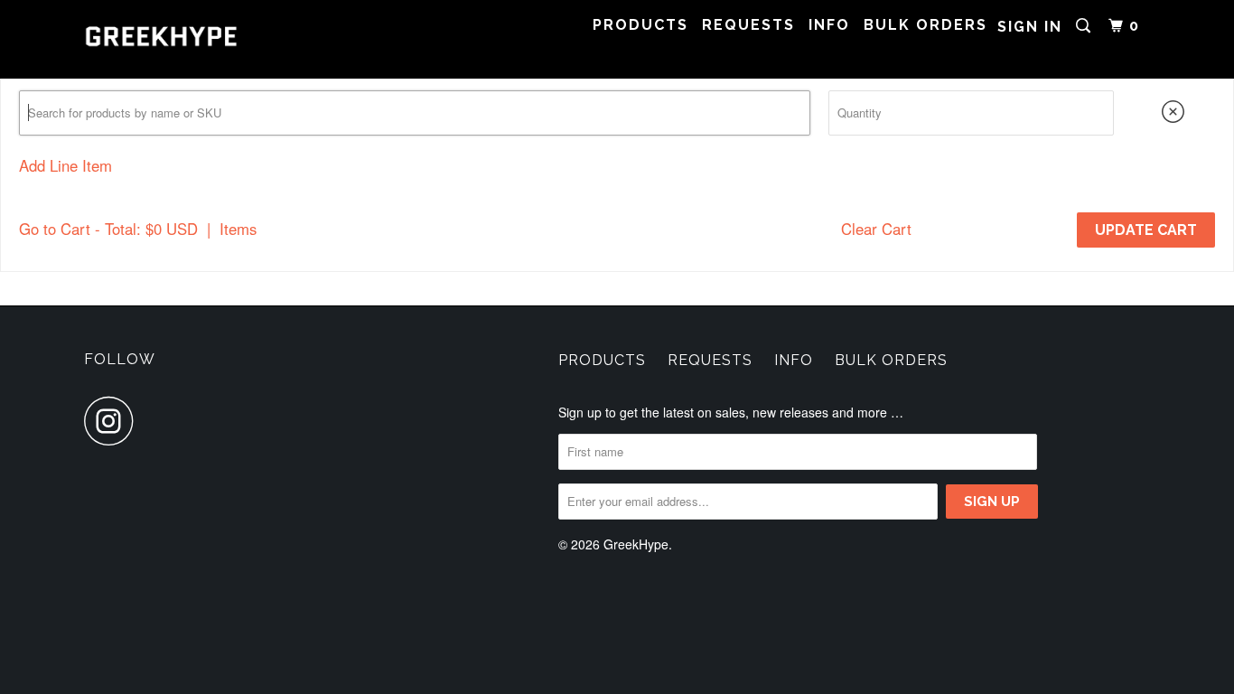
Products (640, 24)
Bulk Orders (925, 24)
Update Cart (1146, 230)
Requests (748, 24)
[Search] (1085, 26)
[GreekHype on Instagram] (114, 420)
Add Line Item (65, 165)
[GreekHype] (176, 39)
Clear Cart (876, 228)
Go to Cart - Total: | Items (138, 228)
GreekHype (635, 544)
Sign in (1029, 26)
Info (829, 24)
